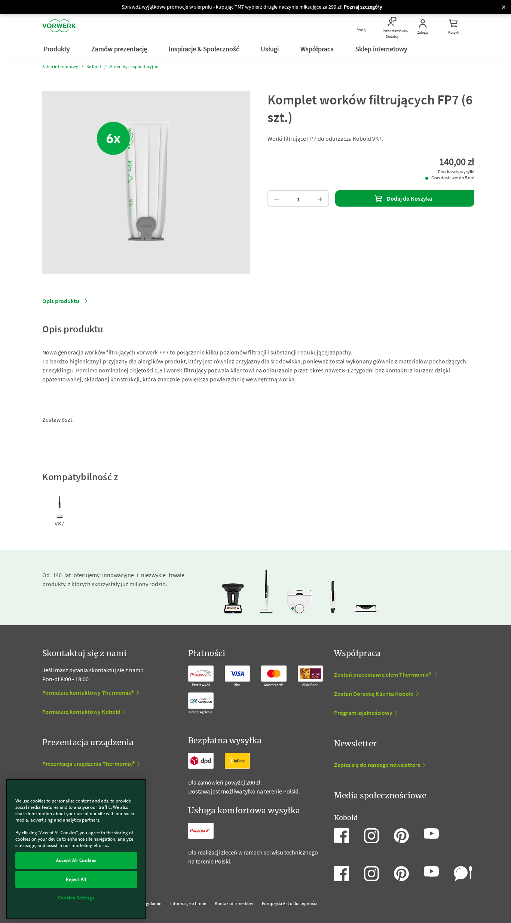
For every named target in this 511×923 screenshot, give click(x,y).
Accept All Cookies (76, 860)
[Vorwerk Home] (59, 27)
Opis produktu (60, 301)
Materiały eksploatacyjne (133, 66)
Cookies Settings (76, 898)
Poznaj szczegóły (363, 6)
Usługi (270, 49)
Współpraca (317, 49)
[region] (76, 849)
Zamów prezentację (120, 49)
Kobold (93, 66)
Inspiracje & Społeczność (205, 49)
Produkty (57, 49)
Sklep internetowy (382, 49)
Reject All (76, 879)
